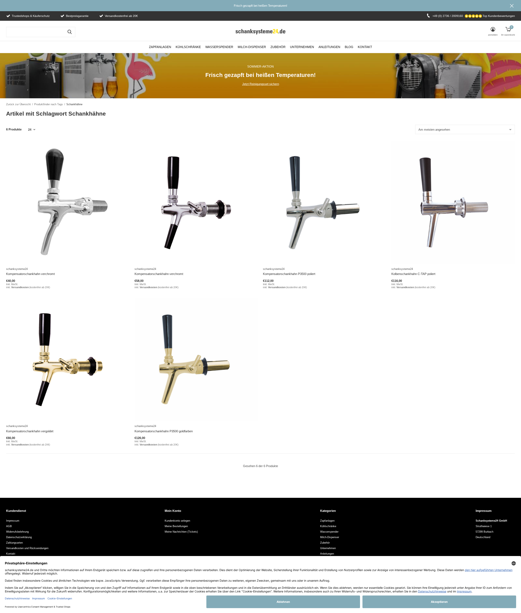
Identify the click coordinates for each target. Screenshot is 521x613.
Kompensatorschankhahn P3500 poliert (289, 274)
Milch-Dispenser (252, 47)
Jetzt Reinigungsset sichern (260, 84)
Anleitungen (329, 47)
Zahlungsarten (14, 542)
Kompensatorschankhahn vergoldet (29, 431)
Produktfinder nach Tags (48, 104)
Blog (349, 47)
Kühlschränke (188, 47)
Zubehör (278, 47)
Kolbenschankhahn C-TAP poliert (413, 274)
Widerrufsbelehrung (17, 531)
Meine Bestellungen (176, 526)
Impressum (12, 520)
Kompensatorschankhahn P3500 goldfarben (164, 431)
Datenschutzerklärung (19, 537)
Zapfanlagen (160, 47)
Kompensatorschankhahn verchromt (30, 274)
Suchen (69, 32)
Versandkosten (20, 287)
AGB (9, 526)
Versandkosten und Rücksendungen (27, 548)
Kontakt (365, 47)
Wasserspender (219, 47)
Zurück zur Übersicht (18, 104)
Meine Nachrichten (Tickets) (181, 531)
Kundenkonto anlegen (177, 520)
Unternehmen (302, 47)
